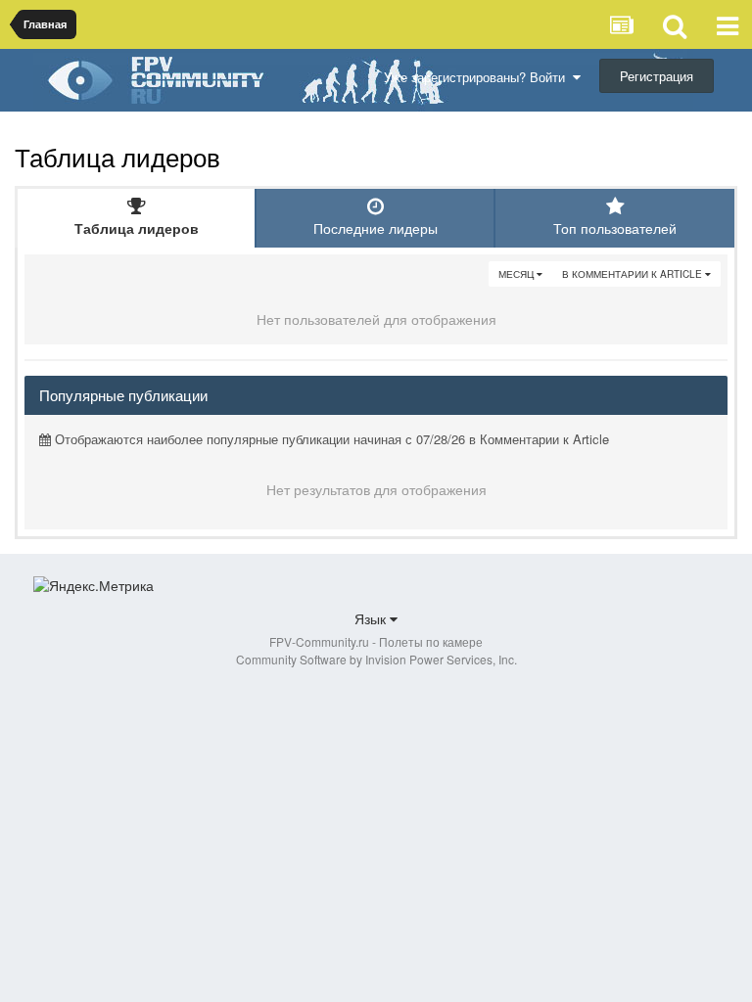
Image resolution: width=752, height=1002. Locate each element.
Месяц (517, 274)
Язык (372, 618)
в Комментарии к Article (633, 274)
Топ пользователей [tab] (615, 228)
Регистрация (656, 76)
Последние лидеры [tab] (375, 228)
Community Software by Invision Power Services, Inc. (376, 659)
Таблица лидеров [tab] (136, 228)
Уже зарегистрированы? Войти (478, 77)
